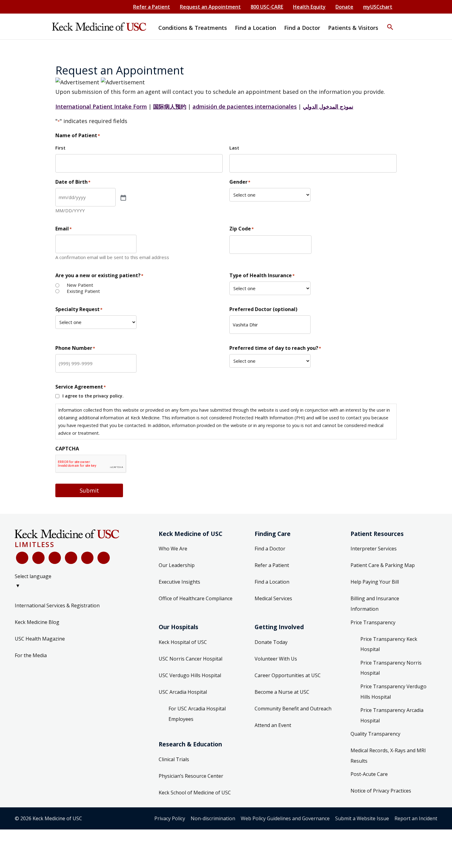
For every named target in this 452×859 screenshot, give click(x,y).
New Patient (80, 285)
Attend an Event (273, 725)
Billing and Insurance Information (375, 603)
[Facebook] (22, 557)
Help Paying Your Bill (375, 581)
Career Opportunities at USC (288, 675)
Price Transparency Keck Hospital (388, 644)
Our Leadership (177, 565)
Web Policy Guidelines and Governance (285, 818)
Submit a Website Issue (362, 818)
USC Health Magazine (40, 638)
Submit (89, 490)
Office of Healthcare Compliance (195, 598)
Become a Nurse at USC (282, 692)
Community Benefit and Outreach (293, 708)
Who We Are (173, 548)
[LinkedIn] (71, 557)
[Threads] (103, 557)
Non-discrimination (213, 818)
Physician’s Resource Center (191, 776)
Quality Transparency (375, 733)
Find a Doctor (270, 548)
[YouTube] (54, 557)
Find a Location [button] (255, 27)
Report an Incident (416, 818)
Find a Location (272, 581)
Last (234, 148)
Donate (344, 6)
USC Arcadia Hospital (183, 692)
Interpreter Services (374, 548)
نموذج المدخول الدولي (328, 106)
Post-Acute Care (369, 774)
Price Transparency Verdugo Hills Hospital (393, 691)
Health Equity (309, 6)
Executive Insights (179, 581)
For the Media (31, 655)
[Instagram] (87, 557)
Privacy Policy (169, 818)
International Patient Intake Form (101, 106)
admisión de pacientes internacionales (244, 106)
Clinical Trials (174, 759)
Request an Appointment (210, 6)
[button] (390, 23)
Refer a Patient (151, 6)
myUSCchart (377, 6)
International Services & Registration (57, 605)
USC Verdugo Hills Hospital (190, 675)
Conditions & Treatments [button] (192, 27)
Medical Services (273, 598)
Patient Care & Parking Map (383, 565)
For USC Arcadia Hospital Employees (197, 713)
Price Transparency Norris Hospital (391, 668)
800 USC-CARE (267, 6)
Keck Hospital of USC (183, 642)
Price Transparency (373, 622)
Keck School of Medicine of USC (195, 792)
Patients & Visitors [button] (353, 27)
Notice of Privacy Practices (381, 790)
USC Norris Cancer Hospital (190, 658)
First (60, 148)
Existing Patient (83, 291)
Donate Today (271, 642)
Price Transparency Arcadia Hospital (391, 715)
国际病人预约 (169, 106)
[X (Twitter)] (38, 557)
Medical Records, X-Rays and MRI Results (388, 755)
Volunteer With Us (276, 658)
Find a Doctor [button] (302, 27)
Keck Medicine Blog (37, 622)
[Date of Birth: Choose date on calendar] (123, 197)
